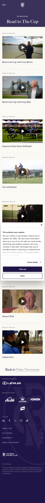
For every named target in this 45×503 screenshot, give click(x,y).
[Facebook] (9, 421)
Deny (22, 276)
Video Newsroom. (28, 369)
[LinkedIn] (3, 421)
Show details (32, 262)
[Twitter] (15, 421)
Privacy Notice (6, 464)
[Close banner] (41, 225)
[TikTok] (27, 421)
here (17, 255)
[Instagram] (21, 421)
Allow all (22, 269)
